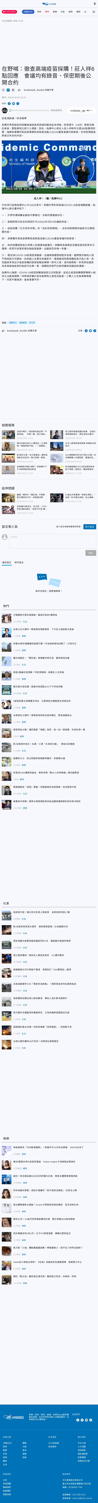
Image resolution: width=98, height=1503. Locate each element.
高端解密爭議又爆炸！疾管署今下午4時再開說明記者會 (8, 469)
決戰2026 (28, 12)
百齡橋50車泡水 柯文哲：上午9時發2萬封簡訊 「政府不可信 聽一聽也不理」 (8, 509)
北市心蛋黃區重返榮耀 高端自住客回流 (56, 446)
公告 (5, 1480)
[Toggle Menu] (93, 11)
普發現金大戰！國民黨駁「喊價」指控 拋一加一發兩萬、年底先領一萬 (6, 733)
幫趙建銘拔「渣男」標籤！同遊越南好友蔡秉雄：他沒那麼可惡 (6, 790)
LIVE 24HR (10, 12)
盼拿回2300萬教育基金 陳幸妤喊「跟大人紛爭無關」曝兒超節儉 (6, 776)
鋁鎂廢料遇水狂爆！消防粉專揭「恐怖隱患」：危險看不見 (6, 1030)
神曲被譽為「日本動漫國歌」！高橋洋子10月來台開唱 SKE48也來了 (6, 1151)
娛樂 (71, 12)
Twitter (73, 1420)
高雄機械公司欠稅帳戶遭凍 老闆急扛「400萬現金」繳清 (6, 973)
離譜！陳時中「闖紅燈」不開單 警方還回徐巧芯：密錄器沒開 (8, 497)
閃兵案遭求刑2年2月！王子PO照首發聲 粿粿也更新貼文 (6, 1237)
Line (86, 1420)
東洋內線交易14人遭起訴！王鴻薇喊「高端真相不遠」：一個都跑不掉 (8, 446)
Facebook (77, 1420)
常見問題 (7, 1484)
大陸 (25, 1447)
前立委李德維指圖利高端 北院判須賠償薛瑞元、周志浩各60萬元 (56, 434)
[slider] (29, 110)
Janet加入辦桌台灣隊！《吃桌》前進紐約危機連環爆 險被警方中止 (6, 1265)
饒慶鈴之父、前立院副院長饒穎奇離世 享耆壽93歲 (6, 761)
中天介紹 (82, 1443)
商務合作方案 (84, 1461)
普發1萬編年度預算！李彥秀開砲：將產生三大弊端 (6, 675)
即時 (39, 12)
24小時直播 (54, 1443)
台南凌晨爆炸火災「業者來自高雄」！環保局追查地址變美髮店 (6, 987)
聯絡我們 (7, 1487)
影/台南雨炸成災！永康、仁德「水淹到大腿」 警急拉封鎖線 (6, 747)
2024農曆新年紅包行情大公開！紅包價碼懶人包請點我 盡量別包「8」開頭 (56, 458)
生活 (86, 12)
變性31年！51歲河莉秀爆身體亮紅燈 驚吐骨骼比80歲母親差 (6, 1222)
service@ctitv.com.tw (82, 1498)
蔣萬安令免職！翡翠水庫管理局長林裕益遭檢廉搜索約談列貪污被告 (6, 805)
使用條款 (82, 1450)
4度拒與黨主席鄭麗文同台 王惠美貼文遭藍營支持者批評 (6, 704)
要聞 (55, 12)
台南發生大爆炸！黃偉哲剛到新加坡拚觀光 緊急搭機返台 (6, 718)
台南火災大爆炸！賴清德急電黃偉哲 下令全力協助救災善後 (6, 632)
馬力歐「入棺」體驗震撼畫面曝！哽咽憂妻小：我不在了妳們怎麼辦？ (6, 1251)
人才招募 (82, 1447)
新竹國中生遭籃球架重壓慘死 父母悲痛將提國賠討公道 (6, 1016)
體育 (78, 12)
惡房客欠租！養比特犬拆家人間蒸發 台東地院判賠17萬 (6, 915)
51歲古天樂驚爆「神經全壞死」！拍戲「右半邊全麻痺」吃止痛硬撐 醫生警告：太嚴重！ (56, 497)
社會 (63, 12)
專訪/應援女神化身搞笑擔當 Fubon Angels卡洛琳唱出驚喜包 (6, 1165)
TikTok (90, 1420)
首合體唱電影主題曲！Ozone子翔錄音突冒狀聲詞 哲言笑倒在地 (6, 1208)
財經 (25, 1457)
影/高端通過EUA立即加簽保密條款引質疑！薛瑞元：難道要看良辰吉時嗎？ (56, 469)
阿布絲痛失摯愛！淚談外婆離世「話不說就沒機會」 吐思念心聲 (6, 1194)
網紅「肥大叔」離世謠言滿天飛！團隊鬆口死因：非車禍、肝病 (6, 1280)
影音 (25, 1450)
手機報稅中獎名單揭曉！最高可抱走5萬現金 (6, 618)
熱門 (47, 12)
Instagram (82, 1420)
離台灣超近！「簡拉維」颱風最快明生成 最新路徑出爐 (6, 661)
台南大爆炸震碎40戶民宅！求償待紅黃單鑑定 (6, 1044)
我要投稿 (7, 1494)
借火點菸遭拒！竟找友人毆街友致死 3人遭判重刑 (6, 958)
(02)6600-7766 (75, 1487)
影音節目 (53, 1447)
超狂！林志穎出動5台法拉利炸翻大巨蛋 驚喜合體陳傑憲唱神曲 (6, 1179)
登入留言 (89, 527)
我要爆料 (7, 1491)
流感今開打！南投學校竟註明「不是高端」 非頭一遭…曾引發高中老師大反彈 (8, 434)
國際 (25, 1443)
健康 (25, 1454)
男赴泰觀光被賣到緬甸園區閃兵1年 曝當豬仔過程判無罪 (6, 944)
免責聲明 (82, 1457)
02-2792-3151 (79, 1495)
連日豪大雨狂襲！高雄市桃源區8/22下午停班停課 (6, 690)
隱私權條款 (83, 1454)
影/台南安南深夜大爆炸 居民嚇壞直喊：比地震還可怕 (6, 930)
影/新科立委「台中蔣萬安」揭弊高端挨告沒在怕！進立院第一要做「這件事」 (8, 458)
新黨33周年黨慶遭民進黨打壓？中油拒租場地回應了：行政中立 (6, 647)
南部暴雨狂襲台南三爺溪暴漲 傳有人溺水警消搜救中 (6, 1001)
